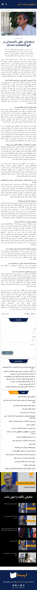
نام (34, 329)
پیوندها (14, 582)
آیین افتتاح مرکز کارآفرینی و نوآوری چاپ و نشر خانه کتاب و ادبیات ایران (9, 529)
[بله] (16, 585)
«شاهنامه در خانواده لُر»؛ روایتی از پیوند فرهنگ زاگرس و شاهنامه (18, 371)
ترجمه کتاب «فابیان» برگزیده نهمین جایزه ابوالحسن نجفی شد (19, 387)
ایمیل (33, 336)
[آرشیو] (13, 585)
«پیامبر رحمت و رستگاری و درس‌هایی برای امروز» (23, 440)
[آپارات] (24, 585)
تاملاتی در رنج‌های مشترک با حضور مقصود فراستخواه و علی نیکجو (20, 468)
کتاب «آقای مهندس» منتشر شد (26, 384)
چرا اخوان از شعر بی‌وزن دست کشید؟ (10, 517)
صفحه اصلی (33, 10)
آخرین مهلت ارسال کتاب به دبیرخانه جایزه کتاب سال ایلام (22, 421)
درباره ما (19, 582)
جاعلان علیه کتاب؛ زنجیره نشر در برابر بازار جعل (24, 458)
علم (22, 10)
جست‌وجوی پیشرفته (7, 582)
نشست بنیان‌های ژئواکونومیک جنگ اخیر (25, 437)
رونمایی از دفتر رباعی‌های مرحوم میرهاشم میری (24, 405)
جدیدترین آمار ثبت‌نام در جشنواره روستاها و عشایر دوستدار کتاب (20, 454)
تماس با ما (25, 582)
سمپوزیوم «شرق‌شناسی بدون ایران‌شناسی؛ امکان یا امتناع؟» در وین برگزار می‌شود (19, 417)
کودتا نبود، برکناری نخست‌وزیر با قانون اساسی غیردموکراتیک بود (18, 376)
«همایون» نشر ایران (30, 425)
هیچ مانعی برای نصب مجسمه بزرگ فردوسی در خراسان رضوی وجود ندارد (18, 368)
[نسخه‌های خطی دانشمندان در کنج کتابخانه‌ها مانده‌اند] (18, 23)
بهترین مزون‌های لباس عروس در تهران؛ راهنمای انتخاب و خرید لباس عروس (19, 401)
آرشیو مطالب (31, 582)
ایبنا (27, 5)
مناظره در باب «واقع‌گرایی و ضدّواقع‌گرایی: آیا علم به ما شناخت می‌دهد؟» (21, 432)
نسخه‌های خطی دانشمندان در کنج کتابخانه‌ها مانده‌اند (18, 43)
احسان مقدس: (18, 38)
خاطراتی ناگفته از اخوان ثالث (28, 409)
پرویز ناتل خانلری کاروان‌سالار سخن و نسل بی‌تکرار (21, 374)
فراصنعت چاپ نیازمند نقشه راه (10, 504)
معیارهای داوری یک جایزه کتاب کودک (26, 397)
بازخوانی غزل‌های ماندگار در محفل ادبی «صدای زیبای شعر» (19, 379)
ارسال (7, 353)
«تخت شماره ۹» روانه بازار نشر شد (27, 412)
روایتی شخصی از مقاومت (29, 465)
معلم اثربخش (32, 444)
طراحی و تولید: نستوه (16, 587)
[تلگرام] (21, 585)
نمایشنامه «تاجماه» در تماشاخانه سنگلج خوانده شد (23, 451)
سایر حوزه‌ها (27, 10)
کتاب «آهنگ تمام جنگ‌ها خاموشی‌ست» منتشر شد (21, 382)
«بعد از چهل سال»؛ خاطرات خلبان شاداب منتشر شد (23, 428)
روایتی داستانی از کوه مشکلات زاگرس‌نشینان (25, 462)
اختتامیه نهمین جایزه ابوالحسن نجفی (10, 554)
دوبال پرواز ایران (13, 541)
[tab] (23, 392)
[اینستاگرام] (18, 585)
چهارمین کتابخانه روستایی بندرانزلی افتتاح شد (24, 447)
